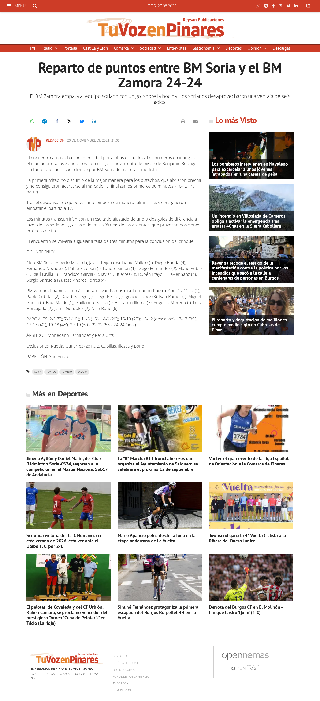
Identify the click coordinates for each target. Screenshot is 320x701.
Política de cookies (126, 663)
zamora (82, 371)
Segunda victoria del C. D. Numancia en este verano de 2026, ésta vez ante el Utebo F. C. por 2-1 (64, 540)
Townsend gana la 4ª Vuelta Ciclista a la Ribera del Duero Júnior (247, 538)
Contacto (120, 656)
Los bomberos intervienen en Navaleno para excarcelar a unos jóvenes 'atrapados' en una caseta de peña (250, 169)
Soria (37, 371)
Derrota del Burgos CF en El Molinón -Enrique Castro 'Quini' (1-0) (246, 609)
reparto (67, 371)
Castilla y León (95, 48)
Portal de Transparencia (131, 677)
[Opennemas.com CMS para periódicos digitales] (245, 662)
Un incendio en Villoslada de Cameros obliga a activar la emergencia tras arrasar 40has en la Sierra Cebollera (248, 221)
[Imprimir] (183, 121)
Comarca (122, 48)
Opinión (255, 48)
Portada (70, 48)
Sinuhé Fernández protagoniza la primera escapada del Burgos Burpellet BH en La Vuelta (158, 612)
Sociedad (148, 48)
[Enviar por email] (195, 121)
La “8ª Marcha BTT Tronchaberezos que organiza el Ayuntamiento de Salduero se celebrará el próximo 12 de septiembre (158, 463)
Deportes (234, 48)
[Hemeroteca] (308, 5)
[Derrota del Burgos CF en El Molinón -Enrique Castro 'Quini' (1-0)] (251, 577)
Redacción (55, 140)
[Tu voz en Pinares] (160, 28)
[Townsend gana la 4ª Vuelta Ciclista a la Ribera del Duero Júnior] (251, 506)
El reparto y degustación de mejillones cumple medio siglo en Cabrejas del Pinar (249, 325)
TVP (33, 48)
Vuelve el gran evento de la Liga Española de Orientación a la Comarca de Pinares (250, 461)
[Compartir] (259, 6)
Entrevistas (176, 48)
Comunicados (123, 690)
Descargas (281, 48)
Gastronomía (204, 48)
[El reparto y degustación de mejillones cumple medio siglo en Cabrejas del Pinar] (251, 310)
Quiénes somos (124, 670)
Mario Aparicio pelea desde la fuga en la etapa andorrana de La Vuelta (157, 538)
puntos (51, 371)
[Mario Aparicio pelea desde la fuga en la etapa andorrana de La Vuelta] (160, 506)
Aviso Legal (121, 683)
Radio (48, 48)
